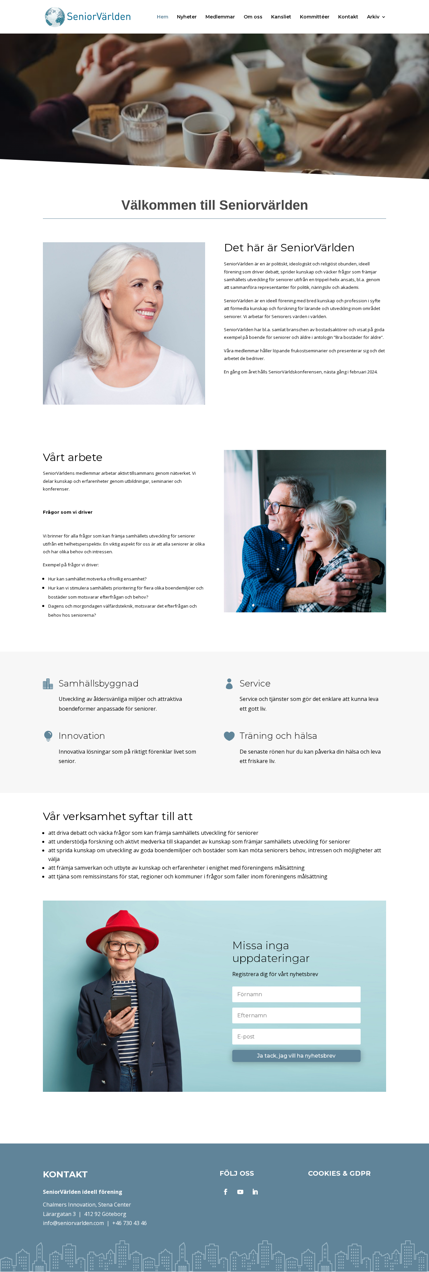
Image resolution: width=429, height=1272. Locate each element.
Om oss (253, 17)
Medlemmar (220, 17)
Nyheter (187, 17)
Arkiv (373, 17)
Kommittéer (314, 17)
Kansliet (281, 17)
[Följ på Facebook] (226, 1192)
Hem (162, 17)
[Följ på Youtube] (240, 1192)
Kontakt (348, 17)
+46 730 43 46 (129, 1223)
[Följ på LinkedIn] (255, 1192)
